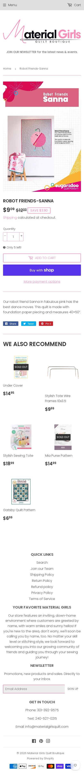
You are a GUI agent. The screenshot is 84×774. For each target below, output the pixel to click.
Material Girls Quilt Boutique (45, 753)
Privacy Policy (42, 592)
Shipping (10, 217)
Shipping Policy (42, 574)
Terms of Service (42, 598)
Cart (77, 5)
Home (7, 69)
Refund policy (42, 586)
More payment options (42, 281)
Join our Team (42, 568)
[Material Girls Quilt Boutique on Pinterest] (41, 741)
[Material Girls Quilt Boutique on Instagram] (48, 741)
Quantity (9, 229)
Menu (12, 5)
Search (42, 562)
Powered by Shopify (40, 758)
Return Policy (42, 580)
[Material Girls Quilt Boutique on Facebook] (34, 741)
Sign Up (72, 689)
